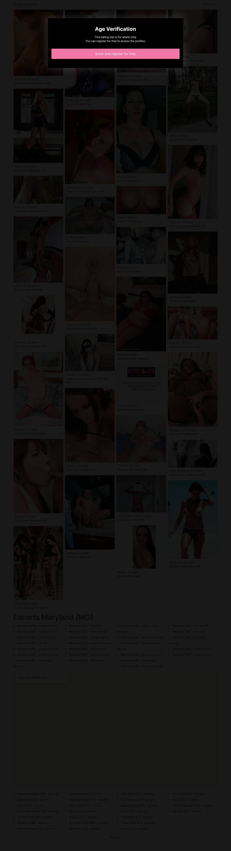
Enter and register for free (115, 54)
